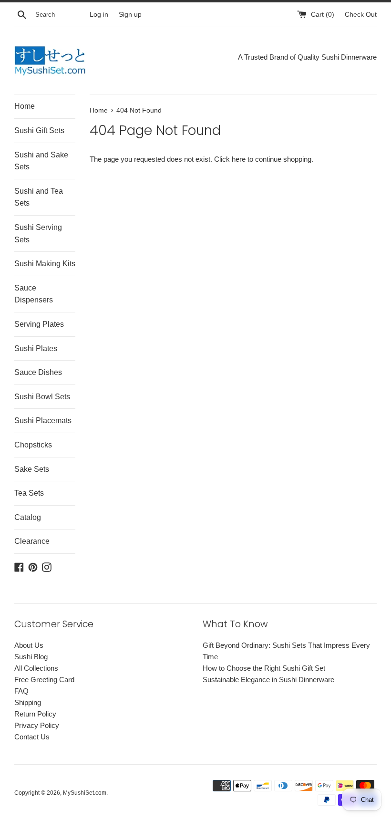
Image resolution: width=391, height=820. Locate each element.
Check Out (361, 14)
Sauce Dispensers (33, 294)
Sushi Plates (35, 348)
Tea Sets (29, 493)
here (239, 159)
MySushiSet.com (84, 792)
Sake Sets (31, 469)
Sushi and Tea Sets (38, 197)
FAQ (21, 691)
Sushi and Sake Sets (41, 161)
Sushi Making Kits (44, 263)
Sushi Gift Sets (39, 130)
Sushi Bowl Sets (42, 397)
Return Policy (35, 714)
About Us (28, 645)
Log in (99, 14)
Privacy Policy (36, 725)
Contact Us (32, 737)
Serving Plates (39, 324)
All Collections (36, 668)
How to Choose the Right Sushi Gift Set (264, 668)
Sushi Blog (31, 657)
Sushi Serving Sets (38, 233)
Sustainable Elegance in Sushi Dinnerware (268, 679)
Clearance (32, 541)
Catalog (27, 517)
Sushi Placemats (43, 420)
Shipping (27, 702)
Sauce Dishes (38, 372)
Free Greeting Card (44, 679)
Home (24, 106)
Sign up (130, 14)
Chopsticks (33, 445)
